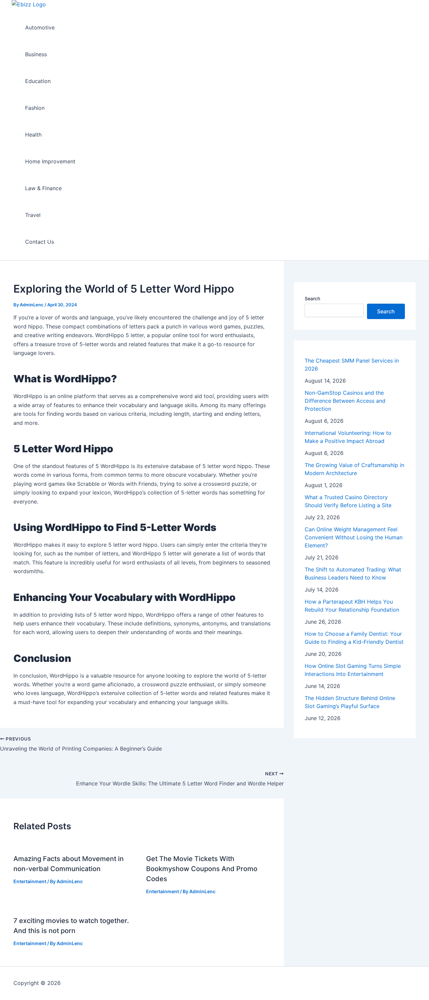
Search (312, 298)
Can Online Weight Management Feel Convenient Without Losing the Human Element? (354, 537)
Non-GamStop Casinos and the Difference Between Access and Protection (345, 400)
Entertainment (29, 881)
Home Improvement (50, 161)
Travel (33, 215)
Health (33, 134)
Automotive (40, 27)
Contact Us (39, 241)
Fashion (35, 107)
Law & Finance (43, 188)
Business (36, 54)
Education (38, 81)
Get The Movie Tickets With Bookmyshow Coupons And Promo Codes (201, 869)
